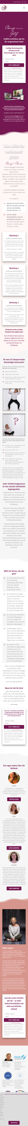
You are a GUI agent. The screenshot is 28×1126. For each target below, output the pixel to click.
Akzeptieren (14, 1122)
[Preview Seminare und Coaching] (4, 6)
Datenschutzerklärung (16, 68)
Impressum (7, 1094)
